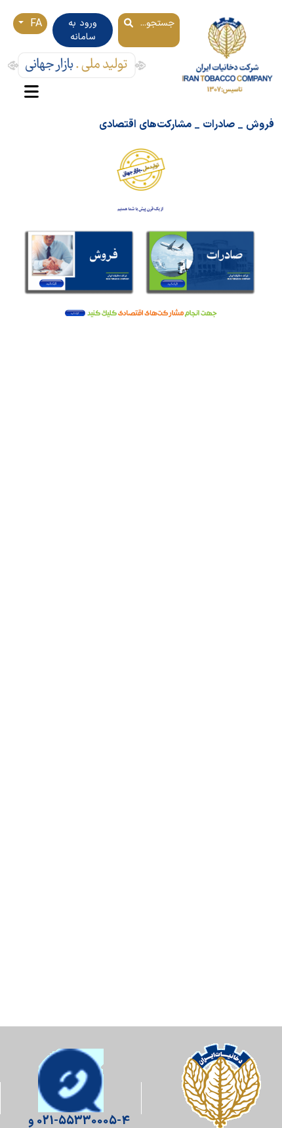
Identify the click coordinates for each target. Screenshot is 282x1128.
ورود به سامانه (82, 30)
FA (34, 23)
